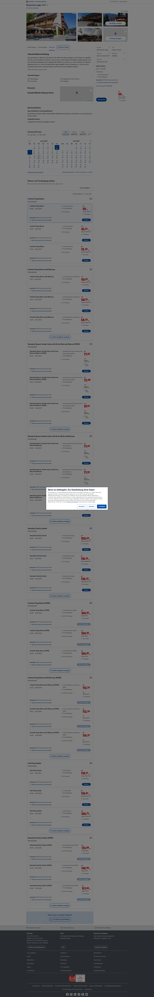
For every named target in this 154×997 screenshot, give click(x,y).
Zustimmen (102, 506)
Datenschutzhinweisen (72, 502)
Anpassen (91, 506)
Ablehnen (81, 506)
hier (94, 502)
